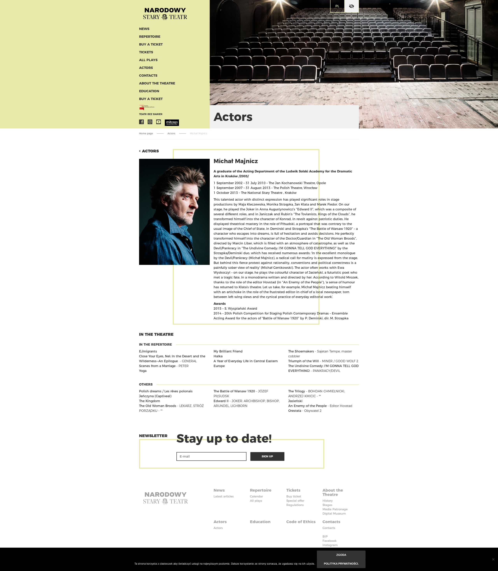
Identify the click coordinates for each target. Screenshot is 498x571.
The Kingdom (149, 401)
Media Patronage (335, 509)
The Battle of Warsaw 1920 (234, 391)
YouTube (158, 121)
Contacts (148, 75)
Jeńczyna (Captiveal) (155, 396)
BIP (325, 536)
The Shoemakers (301, 351)
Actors (146, 68)
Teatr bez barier (150, 114)
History (328, 500)
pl (337, 6)
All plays (148, 60)
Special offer (295, 500)
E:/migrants (148, 351)
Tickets (146, 52)
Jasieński (295, 401)
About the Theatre (157, 83)
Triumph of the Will (303, 361)
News (144, 29)
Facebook (141, 121)
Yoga (142, 371)
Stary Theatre (165, 12)
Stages (327, 505)
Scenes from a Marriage (157, 366)
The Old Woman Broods (157, 406)
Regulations (295, 505)
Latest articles (224, 496)
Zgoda (341, 554)
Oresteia (294, 411)
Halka (218, 356)
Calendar (256, 496)
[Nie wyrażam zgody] (493, 559)
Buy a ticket (151, 44)
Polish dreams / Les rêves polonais (166, 391)
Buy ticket (293, 496)
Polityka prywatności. (341, 563)
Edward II (221, 401)
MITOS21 (167, 121)
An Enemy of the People (307, 406)
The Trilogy (296, 391)
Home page (146, 133)
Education (149, 91)
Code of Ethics (301, 522)
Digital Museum (334, 513)
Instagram (150, 121)
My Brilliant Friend (228, 351)
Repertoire (149, 37)
